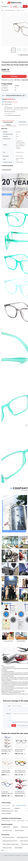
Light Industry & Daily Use (10, 10)
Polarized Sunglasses (19, 830)
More (2, 850)
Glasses (23, 10)
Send (14, 725)
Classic (16, 811)
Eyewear (18, 10)
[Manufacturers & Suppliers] (14, 2)
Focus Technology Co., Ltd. (18, 855)
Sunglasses (17, 808)
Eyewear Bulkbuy (18, 847)
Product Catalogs (22, 805)
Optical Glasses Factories (8, 837)
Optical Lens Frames (7, 847)
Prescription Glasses (7, 830)
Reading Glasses (6, 827)
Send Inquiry (14, 76)
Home (2, 10)
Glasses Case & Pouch (6, 813)
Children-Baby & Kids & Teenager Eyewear (10, 811)
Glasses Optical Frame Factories (10, 840)
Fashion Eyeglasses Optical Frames (10, 844)
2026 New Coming (5, 808)
